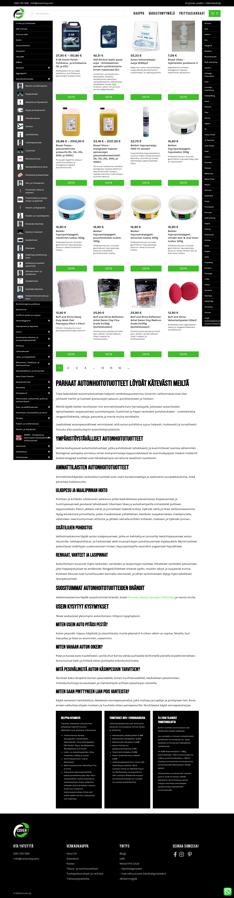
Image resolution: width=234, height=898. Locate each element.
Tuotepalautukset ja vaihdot (85, 873)
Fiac (206, 112)
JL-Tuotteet (209, 140)
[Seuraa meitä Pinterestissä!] (188, 854)
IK (205, 129)
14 (102, 368)
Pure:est (133, 597)
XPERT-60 (209, 301)
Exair (207, 101)
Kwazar (208, 168)
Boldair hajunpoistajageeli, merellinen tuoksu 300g (70, 234)
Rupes (207, 251)
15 (111, 368)
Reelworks (209, 235)
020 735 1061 (21, 853)
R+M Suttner (210, 218)
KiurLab (208, 162)
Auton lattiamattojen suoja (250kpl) (143, 61)
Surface (208, 268)
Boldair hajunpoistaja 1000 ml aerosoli (143, 147)
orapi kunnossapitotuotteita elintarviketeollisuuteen (213, 321)
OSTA (71, 97)
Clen (207, 82)
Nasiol (144, 597)
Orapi (207, 201)
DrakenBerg (210, 96)
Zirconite (209, 307)
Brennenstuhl (210, 57)
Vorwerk (208, 290)
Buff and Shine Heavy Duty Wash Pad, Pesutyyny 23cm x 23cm (70, 320)
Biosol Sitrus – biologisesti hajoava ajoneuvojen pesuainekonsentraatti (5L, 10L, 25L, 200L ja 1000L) (106, 153)
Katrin (207, 157)
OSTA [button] (108, 97)
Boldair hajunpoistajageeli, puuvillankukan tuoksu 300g (107, 236)
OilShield (209, 196)
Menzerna (209, 173)
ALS (206, 29)
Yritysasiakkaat (192, 13)
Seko (207, 257)
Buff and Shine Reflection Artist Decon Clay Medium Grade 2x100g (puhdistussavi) (146, 321)
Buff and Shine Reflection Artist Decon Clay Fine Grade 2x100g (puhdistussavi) (108, 321)
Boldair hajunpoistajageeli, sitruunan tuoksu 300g (144, 234)
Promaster (209, 207)
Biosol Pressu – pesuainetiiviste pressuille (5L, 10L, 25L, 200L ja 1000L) (69, 150)
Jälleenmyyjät (128, 878)
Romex (208, 240)
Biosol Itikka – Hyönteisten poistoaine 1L (183, 61)
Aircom (208, 23)
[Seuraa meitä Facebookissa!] (175, 854)
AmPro (207, 34)
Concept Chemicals (161, 597)
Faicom (208, 107)
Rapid (207, 223)
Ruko (207, 246)
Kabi (207, 151)
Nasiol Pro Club (129, 863)
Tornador (209, 273)
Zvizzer (208, 312)
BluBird (208, 51)
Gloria (207, 118)
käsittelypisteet (132, 868)
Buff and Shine (211, 62)
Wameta (208, 296)
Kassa (70, 863)
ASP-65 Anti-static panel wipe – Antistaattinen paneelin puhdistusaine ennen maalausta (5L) (107, 64)
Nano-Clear (210, 179)
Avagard (208, 45)
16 (119, 368)
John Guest (209, 146)
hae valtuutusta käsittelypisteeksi (144, 873)
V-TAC (207, 279)
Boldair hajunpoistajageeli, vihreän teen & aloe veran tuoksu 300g (183, 236)
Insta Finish (210, 135)
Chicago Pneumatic (209, 74)
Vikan (207, 285)
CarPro (208, 68)
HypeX (207, 123)
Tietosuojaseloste (78, 878)
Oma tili (72, 853)
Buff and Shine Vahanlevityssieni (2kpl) (182, 318)
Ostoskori (73, 858)
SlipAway (209, 262)
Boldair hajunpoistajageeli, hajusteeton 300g (179, 149)
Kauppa (139, 13)
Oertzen (208, 190)
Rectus (208, 229)
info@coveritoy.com (26, 858)
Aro (206, 40)
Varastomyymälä (162, 13)
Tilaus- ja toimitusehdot (82, 868)
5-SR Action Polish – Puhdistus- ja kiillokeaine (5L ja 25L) (71, 63)
